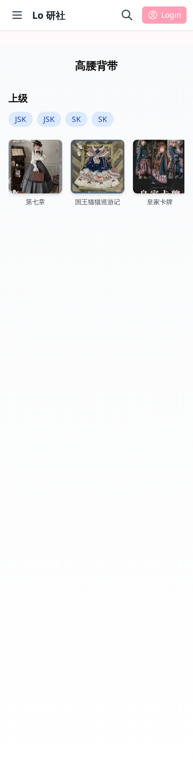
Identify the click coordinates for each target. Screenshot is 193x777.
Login (171, 15)
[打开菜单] (17, 15)
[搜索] (127, 15)
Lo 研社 (48, 15)
